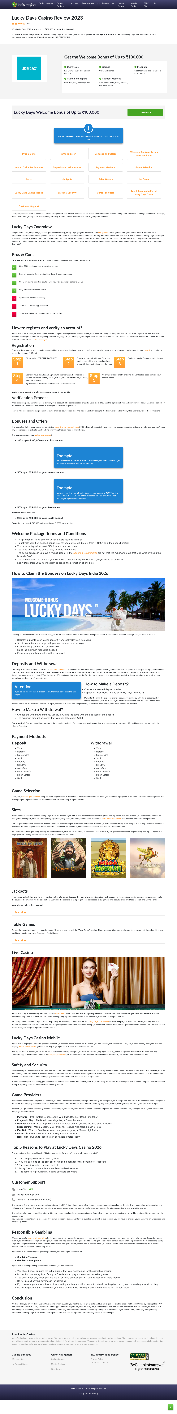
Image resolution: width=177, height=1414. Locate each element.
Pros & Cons (29, 153)
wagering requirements (85, 552)
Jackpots (67, 179)
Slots (29, 179)
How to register (67, 153)
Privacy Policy (97, 1359)
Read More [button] (21, 912)
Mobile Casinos (58, 1364)
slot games (103, 232)
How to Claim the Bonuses (29, 167)
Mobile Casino (134, 4)
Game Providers (105, 192)
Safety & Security (67, 192)
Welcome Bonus (19, 1359)
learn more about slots (111, 818)
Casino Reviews (46, 3)
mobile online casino (28, 1046)
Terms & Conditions (99, 1362)
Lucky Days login (39, 339)
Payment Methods (90, 3)
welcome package (42, 435)
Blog (156, 3)
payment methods (58, 669)
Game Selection (144, 167)
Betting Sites (108, 3)
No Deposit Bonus (20, 1364)
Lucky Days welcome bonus (66, 427)
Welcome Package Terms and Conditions (144, 154)
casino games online (31, 796)
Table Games (106, 179)
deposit (147, 350)
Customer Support (29, 206)
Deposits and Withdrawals (67, 167)
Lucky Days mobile (56, 1054)
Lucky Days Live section (98, 1022)
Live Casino (144, 179)
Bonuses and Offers (105, 153)
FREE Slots (146, 4)
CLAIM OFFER (145, 112)
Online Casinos (60, 4)
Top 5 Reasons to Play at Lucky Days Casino (144, 193)
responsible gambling (37, 1238)
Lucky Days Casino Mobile (29, 192)
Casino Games (121, 4)
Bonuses (74, 3)
